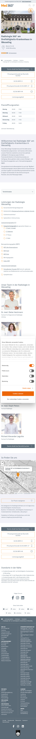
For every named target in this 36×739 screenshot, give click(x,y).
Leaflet (15, 493)
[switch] (31, 370)
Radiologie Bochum (25, 638)
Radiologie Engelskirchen (26, 641)
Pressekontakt (11, 720)
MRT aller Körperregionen (11, 247)
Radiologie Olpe (24, 662)
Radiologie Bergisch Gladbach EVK (27, 632)
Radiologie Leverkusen (26, 659)
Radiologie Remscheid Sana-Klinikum (27, 670)
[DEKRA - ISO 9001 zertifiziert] (18, 733)
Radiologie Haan (24, 648)
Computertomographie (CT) (8, 223)
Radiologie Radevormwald (26, 666)
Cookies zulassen (18, 393)
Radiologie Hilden (24, 652)
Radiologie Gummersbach (26, 646)
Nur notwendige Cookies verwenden (18, 399)
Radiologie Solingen (25, 673)
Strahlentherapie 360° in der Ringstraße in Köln (16, 577)
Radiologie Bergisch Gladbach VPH (27, 635)
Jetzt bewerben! (26, 1)
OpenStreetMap (27, 493)
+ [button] (2, 462)
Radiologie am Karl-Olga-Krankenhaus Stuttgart (26, 682)
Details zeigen (27, 388)
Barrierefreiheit (6, 722)
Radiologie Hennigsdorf (26, 650)
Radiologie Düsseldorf (25, 640)
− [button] (2, 465)
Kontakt (4, 720)
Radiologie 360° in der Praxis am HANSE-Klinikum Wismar (27, 629)
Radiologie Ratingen (25, 668)
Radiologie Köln (24, 655)
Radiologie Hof (24, 654)
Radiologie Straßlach (25, 676)
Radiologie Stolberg (25, 674)
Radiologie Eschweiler (25, 643)
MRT (3, 163)
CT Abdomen (9, 231)
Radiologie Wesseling (25, 678)
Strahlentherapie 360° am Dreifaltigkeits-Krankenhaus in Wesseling (18, 572)
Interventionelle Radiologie (8, 266)
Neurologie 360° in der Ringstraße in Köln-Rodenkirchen (18, 575)
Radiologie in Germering (26, 685)
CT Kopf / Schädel (11, 228)
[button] (5, 609)
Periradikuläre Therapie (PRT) (12, 269)
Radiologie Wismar (25, 680)
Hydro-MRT (7, 261)
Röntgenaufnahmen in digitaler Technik (23, 211)
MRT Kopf (6, 251)
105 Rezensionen (12, 53)
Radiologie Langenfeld (25, 657)
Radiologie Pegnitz (25, 664)
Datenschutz (18, 720)
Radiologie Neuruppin (25, 660)
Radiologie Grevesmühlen (26, 645)
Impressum (25, 720)
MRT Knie (6, 254)
